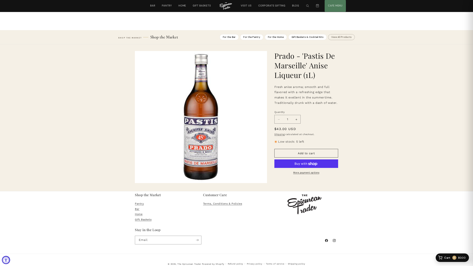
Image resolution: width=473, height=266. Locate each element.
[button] (307, 6)
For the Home (276, 37)
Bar (152, 5)
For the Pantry (251, 37)
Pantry (167, 5)
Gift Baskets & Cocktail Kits (308, 37)
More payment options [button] (306, 172)
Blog (295, 5)
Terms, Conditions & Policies (222, 203)
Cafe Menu (335, 3)
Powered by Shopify (213, 264)
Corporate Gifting (270, 3)
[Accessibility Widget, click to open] (6, 260)
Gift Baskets (202, 5)
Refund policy (235, 264)
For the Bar (229, 37)
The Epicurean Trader (189, 264)
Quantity (279, 112)
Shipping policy (296, 264)
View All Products (341, 37)
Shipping (279, 134)
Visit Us (245, 3)
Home (182, 5)
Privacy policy (254, 264)
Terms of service (275, 264)
